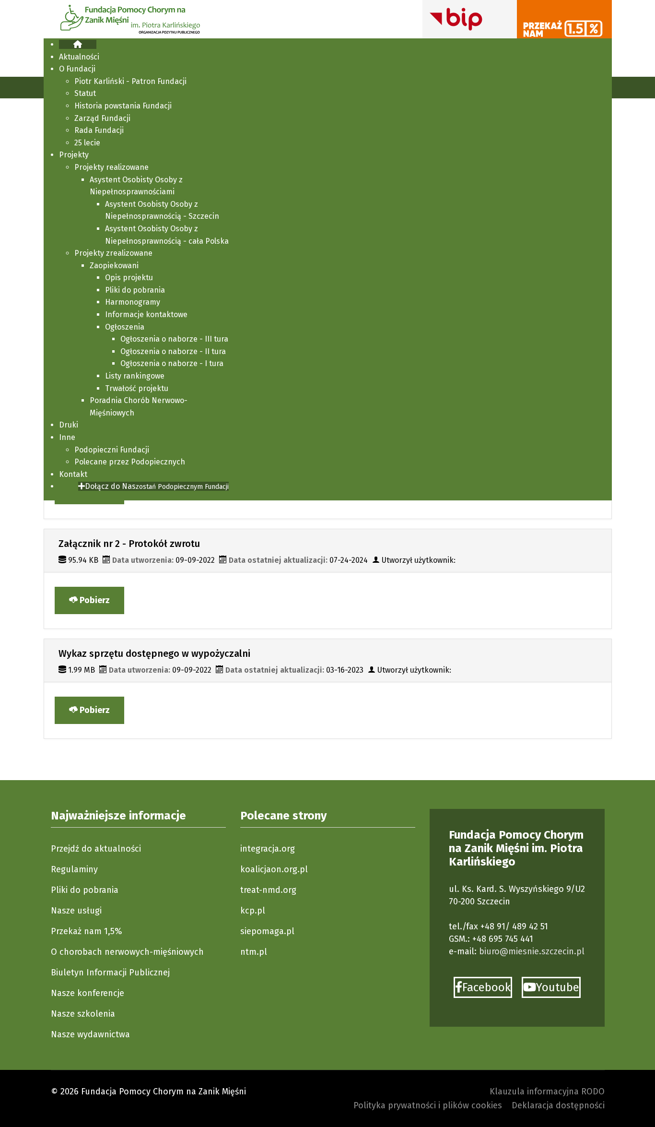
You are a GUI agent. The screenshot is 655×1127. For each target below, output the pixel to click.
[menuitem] (77, 44)
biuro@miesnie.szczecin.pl (532, 951)
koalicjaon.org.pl (274, 869)
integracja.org (267, 848)
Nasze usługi (76, 910)
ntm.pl (253, 952)
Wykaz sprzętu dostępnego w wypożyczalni (154, 653)
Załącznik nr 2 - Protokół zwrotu (129, 543)
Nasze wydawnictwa (90, 1034)
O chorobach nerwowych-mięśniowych (127, 952)
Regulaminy (74, 869)
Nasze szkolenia (83, 1013)
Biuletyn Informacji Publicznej (110, 972)
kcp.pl (252, 910)
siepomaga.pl (267, 931)
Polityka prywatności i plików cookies (427, 1105)
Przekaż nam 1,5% (86, 931)
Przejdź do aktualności (96, 848)
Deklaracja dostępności (558, 1105)
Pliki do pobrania (84, 890)
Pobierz (94, 600)
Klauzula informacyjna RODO (547, 1091)
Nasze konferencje (87, 993)
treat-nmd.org (268, 890)
